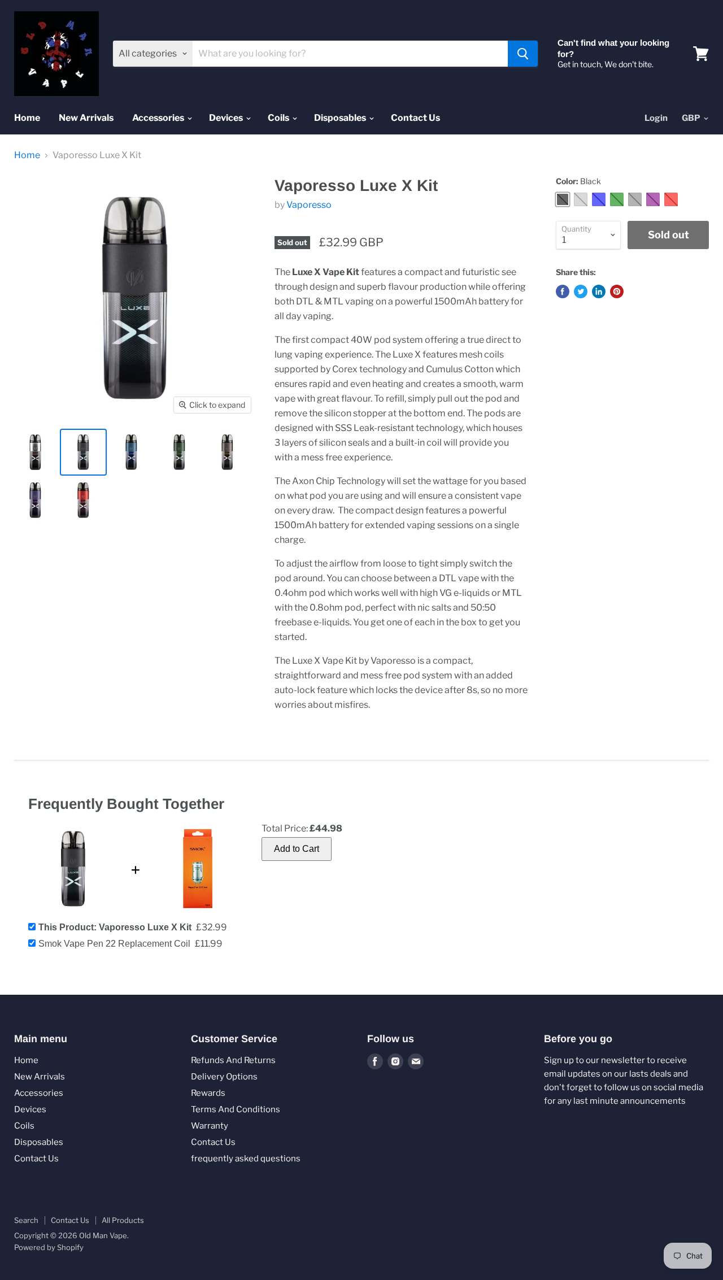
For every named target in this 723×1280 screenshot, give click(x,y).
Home (27, 117)
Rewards (208, 1093)
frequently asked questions (245, 1158)
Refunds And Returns (233, 1060)
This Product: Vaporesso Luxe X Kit (114, 927)
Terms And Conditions (235, 1109)
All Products (123, 1220)
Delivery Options (224, 1077)
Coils (279, 117)
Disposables (341, 117)
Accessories (159, 117)
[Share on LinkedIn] (599, 291)
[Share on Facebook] (562, 291)
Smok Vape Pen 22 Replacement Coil (114, 943)
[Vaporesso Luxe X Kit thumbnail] (35, 452)
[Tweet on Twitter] (580, 291)
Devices (227, 117)
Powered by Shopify (49, 1247)
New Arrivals (86, 117)
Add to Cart (296, 849)
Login (656, 118)
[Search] (523, 54)
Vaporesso (309, 204)
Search (26, 1220)
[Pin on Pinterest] (617, 291)
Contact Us (415, 117)
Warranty (209, 1126)
